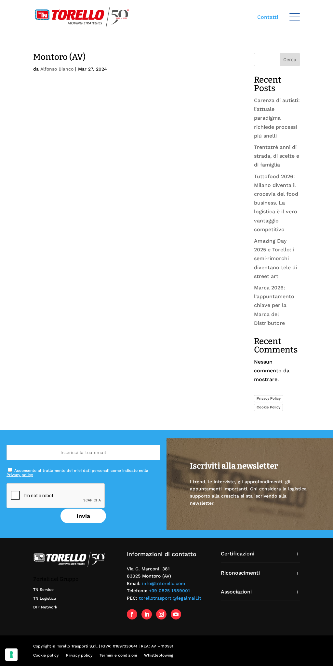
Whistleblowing (158, 655)
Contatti (267, 17)
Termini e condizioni (118, 655)
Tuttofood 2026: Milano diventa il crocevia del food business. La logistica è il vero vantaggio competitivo (276, 203)
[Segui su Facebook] (132, 614)
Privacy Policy (269, 398)
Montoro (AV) (59, 57)
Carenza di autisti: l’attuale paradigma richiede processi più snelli (277, 118)
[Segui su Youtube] (176, 614)
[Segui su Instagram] (161, 614)
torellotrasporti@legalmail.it (170, 598)
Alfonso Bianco (56, 69)
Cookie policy (46, 655)
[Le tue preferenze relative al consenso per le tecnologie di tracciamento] (11, 654)
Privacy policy (20, 475)
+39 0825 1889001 (169, 590)
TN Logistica (44, 598)
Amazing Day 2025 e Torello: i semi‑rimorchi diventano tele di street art (275, 258)
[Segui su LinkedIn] (146, 614)
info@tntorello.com (163, 583)
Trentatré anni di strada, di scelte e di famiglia (276, 156)
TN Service (43, 589)
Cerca (289, 59)
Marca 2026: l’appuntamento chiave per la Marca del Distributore (274, 305)
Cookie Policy (268, 407)
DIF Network (45, 607)
